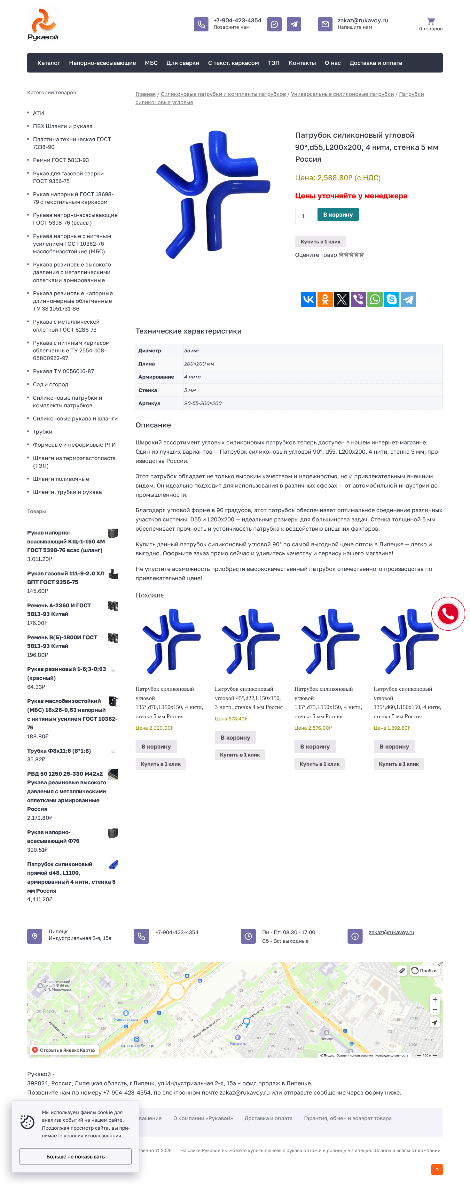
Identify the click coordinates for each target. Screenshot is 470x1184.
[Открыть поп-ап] (448, 613)
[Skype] (391, 299)
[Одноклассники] (325, 299)
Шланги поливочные (61, 478)
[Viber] (358, 299)
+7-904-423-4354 (238, 20)
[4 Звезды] (356, 254)
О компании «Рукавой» (203, 1118)
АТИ (38, 113)
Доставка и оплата (269, 1118)
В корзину (338, 214)
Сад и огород (50, 384)
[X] (341, 299)
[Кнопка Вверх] (437, 1169)
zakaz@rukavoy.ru (363, 20)
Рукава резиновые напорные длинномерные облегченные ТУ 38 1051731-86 (73, 301)
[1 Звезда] (341, 254)
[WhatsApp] (375, 299)
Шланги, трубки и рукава (67, 491)
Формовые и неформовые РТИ (74, 444)
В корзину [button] (156, 746)
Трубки (42, 431)
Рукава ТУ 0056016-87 (63, 371)
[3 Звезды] (351, 254)
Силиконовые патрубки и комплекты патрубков (223, 94)
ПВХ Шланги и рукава (63, 126)
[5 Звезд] (361, 254)
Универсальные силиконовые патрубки (342, 94)
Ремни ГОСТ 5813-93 (61, 160)
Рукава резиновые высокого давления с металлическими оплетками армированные (72, 272)
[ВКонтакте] (308, 299)
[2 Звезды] (346, 254)
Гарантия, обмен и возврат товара (348, 1118)
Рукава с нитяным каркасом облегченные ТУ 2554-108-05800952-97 (71, 350)
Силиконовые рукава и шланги (75, 418)
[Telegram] (408, 299)
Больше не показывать (75, 1156)
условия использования (92, 1135)
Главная (146, 94)
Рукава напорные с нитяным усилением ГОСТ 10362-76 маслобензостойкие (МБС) (72, 244)
